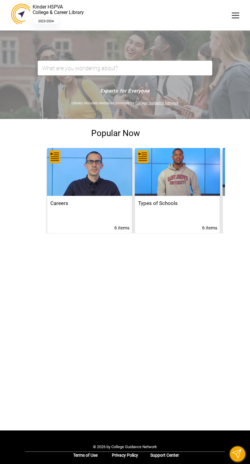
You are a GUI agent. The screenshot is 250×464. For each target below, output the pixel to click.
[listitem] (89, 190)
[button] (237, 454)
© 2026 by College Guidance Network (125, 446)
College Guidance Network (157, 103)
